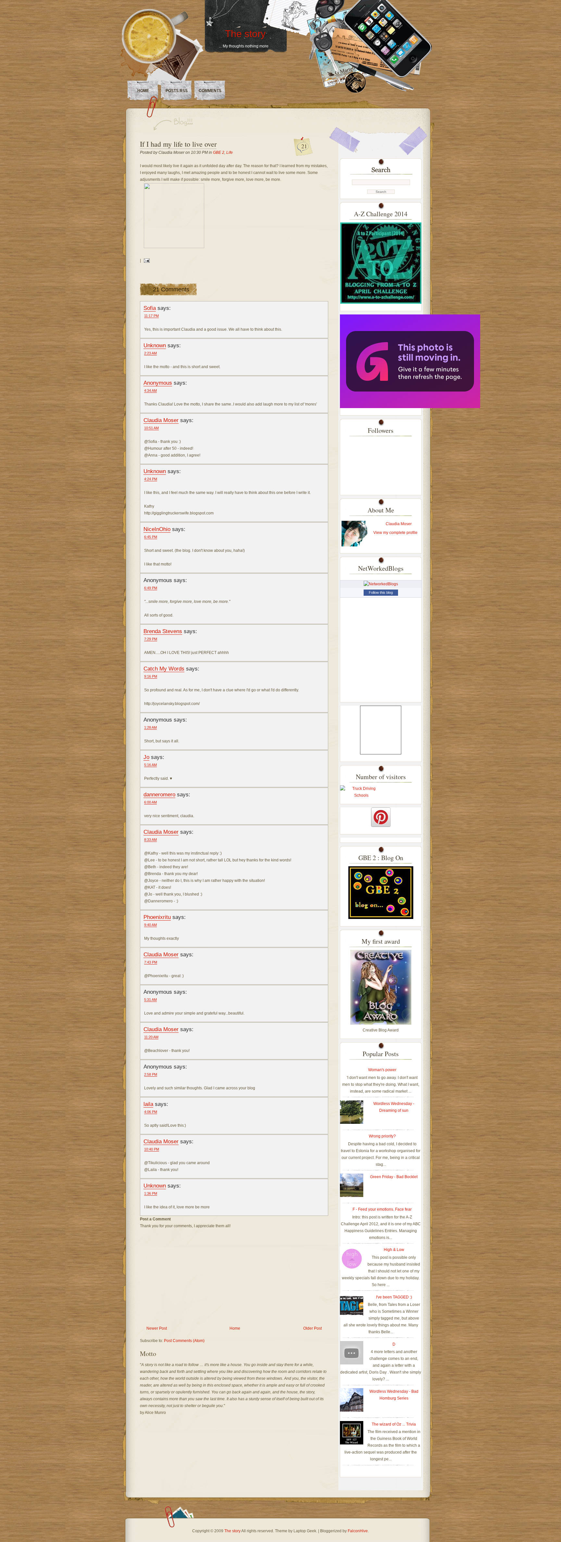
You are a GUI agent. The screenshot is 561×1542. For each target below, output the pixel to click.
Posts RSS (177, 90)
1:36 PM (150, 1193)
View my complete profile (395, 532)
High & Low (394, 1249)
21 (304, 146)
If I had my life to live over (178, 144)
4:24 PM (150, 479)
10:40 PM (151, 1149)
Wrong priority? (382, 1136)
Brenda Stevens (162, 631)
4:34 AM (150, 390)
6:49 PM (150, 588)
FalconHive (358, 1531)
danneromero (159, 794)
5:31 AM (150, 1000)
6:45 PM (150, 537)
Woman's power (382, 1070)
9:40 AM (150, 925)
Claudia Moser (161, 420)
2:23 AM (150, 353)
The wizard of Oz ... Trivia (394, 1424)
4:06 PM (150, 1112)
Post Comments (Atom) (184, 1340)
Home (143, 90)
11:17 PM (151, 316)
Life (229, 152)
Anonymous (157, 382)
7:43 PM (150, 962)
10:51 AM (151, 428)
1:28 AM (150, 727)
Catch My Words (163, 668)
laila (148, 1104)
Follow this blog (381, 592)
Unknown (154, 345)
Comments (210, 90)
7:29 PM (150, 639)
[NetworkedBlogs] (381, 584)
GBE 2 (218, 152)
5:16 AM (150, 765)
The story (245, 33)
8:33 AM (150, 840)
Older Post (312, 1328)
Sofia (149, 308)
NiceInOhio (156, 529)
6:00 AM (150, 802)
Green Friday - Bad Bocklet (394, 1177)
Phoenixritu (157, 917)
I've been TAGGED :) (394, 1297)
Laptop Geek (304, 1531)
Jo (146, 757)
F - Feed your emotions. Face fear (382, 1209)
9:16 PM (150, 676)
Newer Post (156, 1328)
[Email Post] (146, 260)
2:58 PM (150, 1074)
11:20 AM (151, 1037)
